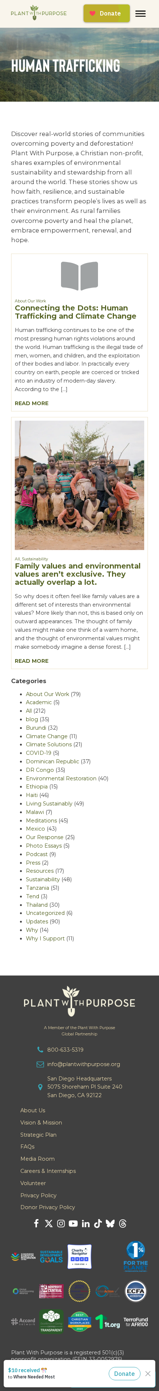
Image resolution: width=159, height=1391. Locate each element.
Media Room (37, 1159)
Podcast (37, 854)
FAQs (27, 1146)
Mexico (35, 828)
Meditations (41, 820)
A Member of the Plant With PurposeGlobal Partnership (79, 1031)
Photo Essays (44, 845)
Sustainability (35, 559)
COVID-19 (38, 753)
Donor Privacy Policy (47, 1207)
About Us (32, 1110)
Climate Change (47, 736)
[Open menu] (140, 13)
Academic (39, 702)
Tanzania (37, 888)
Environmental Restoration (61, 778)
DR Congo (40, 770)
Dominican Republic (52, 761)
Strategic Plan (38, 1135)
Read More (31, 403)
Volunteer (33, 1183)
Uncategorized (45, 913)
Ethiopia (37, 786)
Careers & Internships (48, 1171)
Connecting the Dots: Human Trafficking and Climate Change (75, 311)
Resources (40, 871)
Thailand (37, 905)
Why (32, 930)
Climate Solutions (49, 744)
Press (33, 862)
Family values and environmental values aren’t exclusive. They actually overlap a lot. (78, 574)
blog (32, 719)
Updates (37, 921)
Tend (32, 896)
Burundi (36, 728)
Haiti (32, 795)
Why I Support (45, 938)
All (17, 559)
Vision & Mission (41, 1122)
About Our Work (30, 301)
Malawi (35, 812)
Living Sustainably (49, 803)
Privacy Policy (38, 1195)
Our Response (45, 837)
